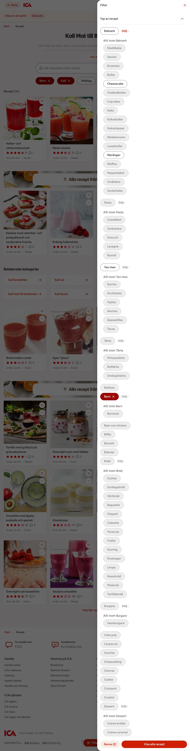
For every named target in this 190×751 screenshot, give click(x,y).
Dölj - (125, 31)
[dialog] (143, 375)
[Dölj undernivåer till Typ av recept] (183, 18)
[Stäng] (185, 5)
